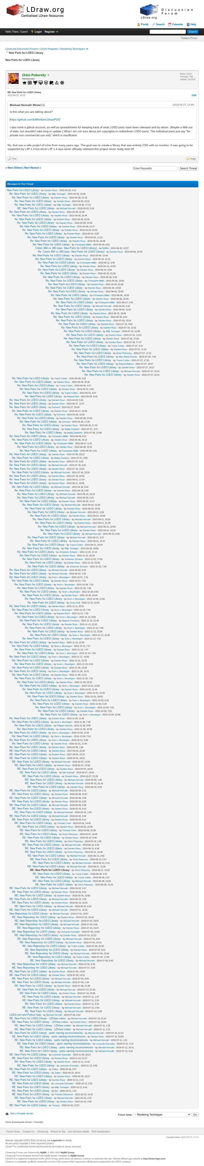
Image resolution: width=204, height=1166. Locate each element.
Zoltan (55, 1069)
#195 (194, 95)
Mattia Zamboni (72, 429)
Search (160, 24)
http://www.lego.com (154, 1158)
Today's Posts (189, 38)
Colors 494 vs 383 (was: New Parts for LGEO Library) (66, 248)
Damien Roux (50, 190)
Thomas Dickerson (64, 1094)
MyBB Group (67, 1152)
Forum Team (13, 1131)
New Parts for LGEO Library (23, 190)
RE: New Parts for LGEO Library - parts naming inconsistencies (46, 1032)
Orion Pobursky (124, 353)
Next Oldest (15, 167)
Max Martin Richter (128, 357)
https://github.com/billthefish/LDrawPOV (35, 119)
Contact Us (28, 1131)
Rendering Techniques (72, 49)
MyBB (43, 1152)
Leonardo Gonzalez (70, 932)
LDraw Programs (49, 49)
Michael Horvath (68, 208)
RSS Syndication (101, 1131)
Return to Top (58, 1131)
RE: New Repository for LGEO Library (34, 917)
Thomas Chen (64, 823)
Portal (144, 24)
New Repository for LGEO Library (28, 913)
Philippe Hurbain (64, 725)
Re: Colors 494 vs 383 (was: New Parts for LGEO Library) (71, 251)
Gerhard (56, 407)
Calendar (177, 24)
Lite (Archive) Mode (78, 1131)
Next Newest (31, 167)
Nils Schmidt (68, 772)
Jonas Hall (75, 602)
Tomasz (56, 1105)
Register (50, 31)
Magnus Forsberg (70, 620)
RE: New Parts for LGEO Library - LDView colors (37, 1018)
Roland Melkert (126, 364)
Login (38, 31)
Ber (56, 1091)
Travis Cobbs (117, 346)
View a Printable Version (21, 1113)
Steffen (105, 248)
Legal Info (56, 1140)
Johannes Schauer (68, 552)
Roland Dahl (73, 396)
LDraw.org (42, 1131)
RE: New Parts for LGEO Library (36, 208)
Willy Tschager (59, 194)
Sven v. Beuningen (61, 577)
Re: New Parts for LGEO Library (27, 193)
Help (193, 24)
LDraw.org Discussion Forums (21, 49)
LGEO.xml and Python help (25, 1014)
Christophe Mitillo (83, 244)
